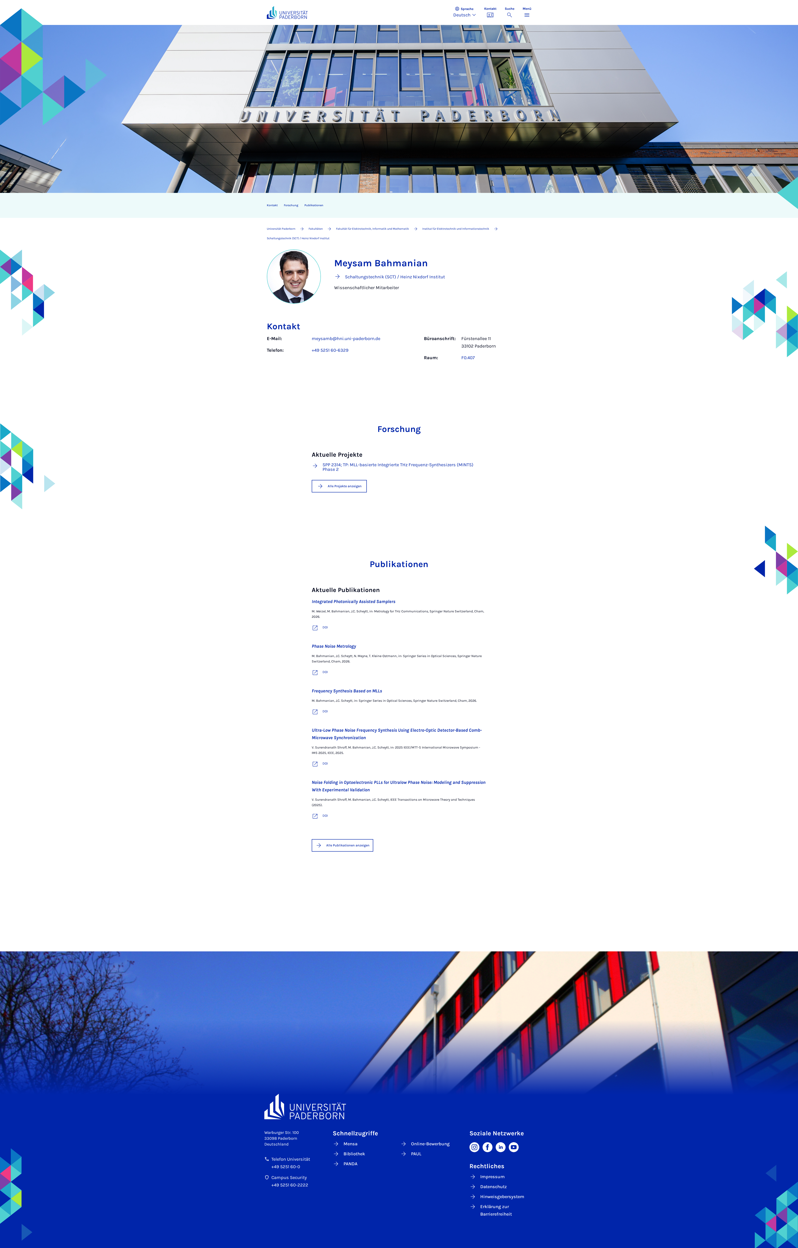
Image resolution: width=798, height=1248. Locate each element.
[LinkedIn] (501, 1146)
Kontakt (272, 205)
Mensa (350, 1144)
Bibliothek (354, 1154)
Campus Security (289, 1177)
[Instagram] (474, 1146)
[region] (396, 205)
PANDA (350, 1164)
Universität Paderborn (281, 229)
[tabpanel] (399, 350)
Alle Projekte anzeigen (345, 486)
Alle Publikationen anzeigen (347, 845)
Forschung (291, 205)
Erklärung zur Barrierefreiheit (496, 1210)
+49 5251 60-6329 (330, 350)
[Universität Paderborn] (399, 1106)
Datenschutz (493, 1186)
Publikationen (313, 205)
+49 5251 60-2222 (289, 1185)
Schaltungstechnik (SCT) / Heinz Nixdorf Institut (298, 238)
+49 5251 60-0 (285, 1166)
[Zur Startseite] (287, 12)
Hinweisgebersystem (502, 1196)
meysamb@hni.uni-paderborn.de (346, 338)
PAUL (416, 1154)
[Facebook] (488, 1146)
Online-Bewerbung (430, 1144)
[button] (466, 12)
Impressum (492, 1176)
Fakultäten (316, 229)
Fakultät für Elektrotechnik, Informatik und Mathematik (372, 229)
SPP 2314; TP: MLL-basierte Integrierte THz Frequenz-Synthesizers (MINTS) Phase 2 (398, 467)
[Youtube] (514, 1146)
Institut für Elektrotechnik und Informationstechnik (455, 229)
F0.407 (468, 357)
